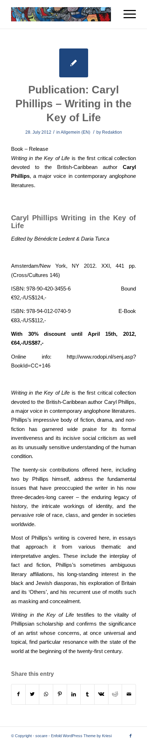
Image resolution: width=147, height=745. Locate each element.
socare (41, 736)
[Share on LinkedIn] (74, 694)
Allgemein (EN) (75, 132)
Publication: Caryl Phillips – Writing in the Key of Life (73, 103)
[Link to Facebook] (130, 735)
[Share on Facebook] (18, 694)
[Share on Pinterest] (60, 694)
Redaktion (112, 132)
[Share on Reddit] (115, 694)
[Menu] (126, 14)
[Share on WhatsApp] (46, 694)
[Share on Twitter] (32, 694)
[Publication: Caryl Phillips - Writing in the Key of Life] (73, 62)
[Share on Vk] (101, 694)
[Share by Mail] (129, 694)
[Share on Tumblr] (87, 694)
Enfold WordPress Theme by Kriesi (81, 736)
